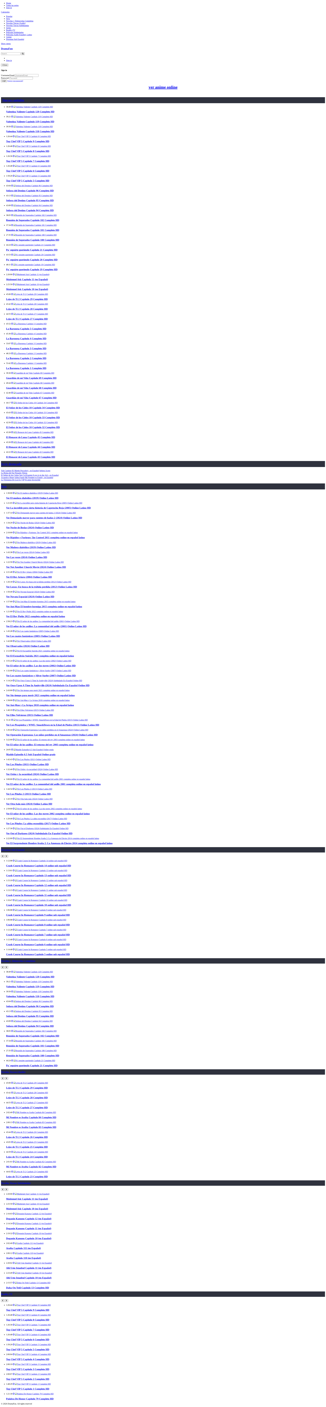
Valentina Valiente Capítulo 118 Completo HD (30, 131)
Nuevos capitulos (13, 100)
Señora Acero (44, 471)
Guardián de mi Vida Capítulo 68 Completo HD (31, 388)
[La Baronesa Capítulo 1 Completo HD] (30, 363)
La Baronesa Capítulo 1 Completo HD (26, 368)
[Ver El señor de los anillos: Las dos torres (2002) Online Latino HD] (43, 661)
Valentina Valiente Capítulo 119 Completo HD (30, 121)
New (8, 19)
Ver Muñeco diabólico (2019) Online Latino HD (31, 547)
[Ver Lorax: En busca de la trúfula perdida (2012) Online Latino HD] (43, 582)
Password (5, 78)
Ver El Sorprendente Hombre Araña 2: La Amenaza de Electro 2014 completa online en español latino (59, 843)
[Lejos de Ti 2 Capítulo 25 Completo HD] (30, 1142)
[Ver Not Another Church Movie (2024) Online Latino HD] (39, 562)
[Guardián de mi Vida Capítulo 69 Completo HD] (33, 373)
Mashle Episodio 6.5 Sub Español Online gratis (30, 754)
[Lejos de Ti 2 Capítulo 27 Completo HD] (30, 314)
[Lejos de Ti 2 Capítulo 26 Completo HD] (30, 1132)
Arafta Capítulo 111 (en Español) (23, 1248)
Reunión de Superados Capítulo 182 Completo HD (32, 220)
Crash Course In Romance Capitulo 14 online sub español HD (38, 865)
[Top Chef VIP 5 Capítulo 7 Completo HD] (33, 156)
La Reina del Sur (8, 473)
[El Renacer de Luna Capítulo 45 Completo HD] (33, 432)
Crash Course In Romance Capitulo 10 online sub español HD (38, 905)
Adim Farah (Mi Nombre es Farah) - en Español (33, 477)
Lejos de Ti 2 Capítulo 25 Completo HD (27, 1147)
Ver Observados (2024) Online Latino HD (28, 646)
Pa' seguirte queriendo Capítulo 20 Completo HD (32, 259)
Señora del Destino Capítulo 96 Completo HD (30, 190)
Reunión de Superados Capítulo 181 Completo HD (32, 230)
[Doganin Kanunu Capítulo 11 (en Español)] (33, 1223)
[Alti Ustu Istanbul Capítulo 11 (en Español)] (33, 1263)
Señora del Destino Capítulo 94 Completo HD (30, 210)
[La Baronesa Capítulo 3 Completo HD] (30, 343)
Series (8, 28)
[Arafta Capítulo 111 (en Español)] (29, 1243)
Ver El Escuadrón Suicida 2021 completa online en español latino (40, 656)
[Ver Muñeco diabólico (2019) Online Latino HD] (35, 542)
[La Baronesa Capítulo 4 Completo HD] (30, 334)
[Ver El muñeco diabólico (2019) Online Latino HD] (36, 493)
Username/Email (7, 75)
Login (4, 81)
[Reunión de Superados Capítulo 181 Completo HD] (35, 225)
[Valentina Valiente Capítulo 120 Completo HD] (33, 107)
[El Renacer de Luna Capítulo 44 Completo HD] (33, 442)
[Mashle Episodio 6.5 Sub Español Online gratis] (33, 750)
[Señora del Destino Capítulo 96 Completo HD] (33, 186)
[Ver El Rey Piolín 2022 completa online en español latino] (39, 611)
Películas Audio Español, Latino (19, 35)
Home (8, 3)
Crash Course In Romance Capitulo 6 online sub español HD (38, 944)
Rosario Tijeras (21, 473)
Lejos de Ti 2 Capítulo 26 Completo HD (27, 1137)
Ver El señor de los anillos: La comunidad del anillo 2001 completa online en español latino (53, 784)
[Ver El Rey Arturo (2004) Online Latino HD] (34, 572)
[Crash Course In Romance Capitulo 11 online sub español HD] (41, 890)
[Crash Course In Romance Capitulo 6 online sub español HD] (40, 939)
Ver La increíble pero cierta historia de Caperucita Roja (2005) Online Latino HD (48, 507)
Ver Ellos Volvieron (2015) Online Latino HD (29, 715)
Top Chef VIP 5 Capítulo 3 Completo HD (27, 1369)
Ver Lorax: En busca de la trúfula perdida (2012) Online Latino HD (41, 586)
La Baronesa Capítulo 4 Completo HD (26, 338)
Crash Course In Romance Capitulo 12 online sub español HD (38, 885)
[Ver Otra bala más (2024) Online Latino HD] (34, 799)
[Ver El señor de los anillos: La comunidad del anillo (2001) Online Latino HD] (47, 621)
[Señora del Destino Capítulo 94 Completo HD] (33, 205)
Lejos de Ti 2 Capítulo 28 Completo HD (27, 309)
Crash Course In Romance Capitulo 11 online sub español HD (38, 895)
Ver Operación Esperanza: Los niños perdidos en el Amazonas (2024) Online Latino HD (52, 734)
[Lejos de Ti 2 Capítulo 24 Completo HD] (30, 1152)
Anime (9, 37)
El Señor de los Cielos (10, 475)
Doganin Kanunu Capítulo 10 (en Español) (28, 1238)
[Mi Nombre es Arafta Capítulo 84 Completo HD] (35, 1112)
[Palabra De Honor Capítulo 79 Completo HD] (34, 1394)
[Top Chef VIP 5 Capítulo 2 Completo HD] (33, 1374)
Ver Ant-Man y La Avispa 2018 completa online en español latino (40, 705)
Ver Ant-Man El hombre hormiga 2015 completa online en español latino (44, 606)
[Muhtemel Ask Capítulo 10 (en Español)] (32, 284)
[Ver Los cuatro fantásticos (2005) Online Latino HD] (37, 631)
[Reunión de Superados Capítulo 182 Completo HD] (35, 215)
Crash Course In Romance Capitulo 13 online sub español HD (38, 875)
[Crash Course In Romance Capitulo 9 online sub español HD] (40, 910)
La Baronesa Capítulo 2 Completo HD (26, 358)
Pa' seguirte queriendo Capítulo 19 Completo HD (32, 269)
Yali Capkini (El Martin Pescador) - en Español (20, 471)
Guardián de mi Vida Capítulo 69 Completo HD (31, 378)
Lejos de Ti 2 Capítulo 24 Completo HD (27, 1157)
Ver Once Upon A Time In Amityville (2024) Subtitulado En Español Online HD (48, 685)
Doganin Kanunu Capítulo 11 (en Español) (28, 1228)
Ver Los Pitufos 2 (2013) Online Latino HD (28, 794)
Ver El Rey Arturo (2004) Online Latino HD (29, 577)
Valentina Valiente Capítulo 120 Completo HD (30, 111)
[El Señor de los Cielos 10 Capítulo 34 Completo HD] (35, 403)
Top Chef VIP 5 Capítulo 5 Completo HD (27, 180)
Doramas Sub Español (15, 39)
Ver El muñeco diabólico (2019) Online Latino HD (32, 498)
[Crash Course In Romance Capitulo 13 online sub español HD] (41, 870)
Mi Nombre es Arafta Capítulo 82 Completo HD (31, 1166)
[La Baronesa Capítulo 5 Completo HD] (30, 324)
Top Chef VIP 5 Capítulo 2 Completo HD (27, 1379)
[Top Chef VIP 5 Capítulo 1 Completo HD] (33, 1384)
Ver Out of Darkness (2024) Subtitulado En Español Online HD (39, 833)
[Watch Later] (12, 107)
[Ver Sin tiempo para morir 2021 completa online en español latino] (42, 690)
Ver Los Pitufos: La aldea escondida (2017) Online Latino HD (38, 823)
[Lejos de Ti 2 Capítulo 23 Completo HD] (30, 1172)
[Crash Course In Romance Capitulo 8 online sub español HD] (40, 920)
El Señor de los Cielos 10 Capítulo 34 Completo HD (33, 407)
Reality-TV (10, 30)
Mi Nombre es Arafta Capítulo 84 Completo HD (31, 1117)
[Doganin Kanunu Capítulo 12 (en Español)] (33, 1214)
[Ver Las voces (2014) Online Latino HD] (32, 552)
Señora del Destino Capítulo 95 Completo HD (30, 200)
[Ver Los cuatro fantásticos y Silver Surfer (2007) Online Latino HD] (43, 671)
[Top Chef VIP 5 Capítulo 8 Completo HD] (33, 146)
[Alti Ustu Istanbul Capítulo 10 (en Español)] (33, 1273)
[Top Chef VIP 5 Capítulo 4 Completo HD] (33, 1354)
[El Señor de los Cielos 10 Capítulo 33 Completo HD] (35, 412)
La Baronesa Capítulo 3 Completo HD (26, 348)
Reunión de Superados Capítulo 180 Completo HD (32, 240)
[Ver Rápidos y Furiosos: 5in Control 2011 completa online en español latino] (46, 532)
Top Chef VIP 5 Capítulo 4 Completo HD (27, 1359)
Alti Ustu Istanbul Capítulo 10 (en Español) (28, 1277)
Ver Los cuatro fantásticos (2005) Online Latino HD (33, 636)
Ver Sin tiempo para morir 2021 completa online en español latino (40, 695)
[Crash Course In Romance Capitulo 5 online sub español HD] (40, 949)
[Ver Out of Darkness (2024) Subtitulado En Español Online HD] (42, 828)
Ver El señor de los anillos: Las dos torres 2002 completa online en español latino (48, 813)
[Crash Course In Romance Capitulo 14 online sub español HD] (41, 861)
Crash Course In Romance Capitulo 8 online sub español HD (38, 924)
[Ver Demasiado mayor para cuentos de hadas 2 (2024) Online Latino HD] (45, 513)
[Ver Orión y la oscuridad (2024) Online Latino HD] (36, 769)
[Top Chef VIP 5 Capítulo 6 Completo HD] (33, 166)
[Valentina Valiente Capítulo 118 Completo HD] (33, 126)
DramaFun (7, 48)
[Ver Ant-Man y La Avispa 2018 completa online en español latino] (42, 700)
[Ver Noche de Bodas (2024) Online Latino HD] (35, 523)
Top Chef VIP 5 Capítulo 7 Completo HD (27, 161)
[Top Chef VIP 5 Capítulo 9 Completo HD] (33, 136)
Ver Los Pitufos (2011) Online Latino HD (27, 764)
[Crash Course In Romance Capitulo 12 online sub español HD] (41, 880)
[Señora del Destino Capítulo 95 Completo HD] (33, 196)
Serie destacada (11, 464)
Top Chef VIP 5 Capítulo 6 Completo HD (27, 171)
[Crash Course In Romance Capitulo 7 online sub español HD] (40, 930)
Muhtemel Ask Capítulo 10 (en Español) (27, 289)
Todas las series (12, 5)
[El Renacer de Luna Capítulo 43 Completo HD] (33, 452)
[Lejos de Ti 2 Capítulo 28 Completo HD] (30, 304)
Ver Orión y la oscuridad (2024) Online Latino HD (32, 774)
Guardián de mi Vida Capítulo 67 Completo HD (31, 397)
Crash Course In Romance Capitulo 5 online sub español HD (38, 954)
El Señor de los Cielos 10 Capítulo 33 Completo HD (33, 417)
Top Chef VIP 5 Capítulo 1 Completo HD (27, 1389)
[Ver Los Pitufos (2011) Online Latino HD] (33, 759)
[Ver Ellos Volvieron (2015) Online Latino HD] (34, 710)
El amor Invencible (32, 480)
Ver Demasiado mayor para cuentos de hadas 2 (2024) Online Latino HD (44, 517)
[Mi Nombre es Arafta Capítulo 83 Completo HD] (35, 1122)
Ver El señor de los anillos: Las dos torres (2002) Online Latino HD (41, 665)
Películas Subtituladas (15, 32)
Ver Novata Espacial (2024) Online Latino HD (30, 596)
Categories (5, 12)
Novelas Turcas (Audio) (15, 23)
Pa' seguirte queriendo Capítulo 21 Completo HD (32, 250)
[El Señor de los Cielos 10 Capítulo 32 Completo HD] (35, 422)
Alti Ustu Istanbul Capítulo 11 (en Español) (28, 1268)
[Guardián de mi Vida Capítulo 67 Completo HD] (33, 393)
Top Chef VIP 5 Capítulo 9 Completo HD (27, 141)
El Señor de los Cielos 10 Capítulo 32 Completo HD (33, 427)
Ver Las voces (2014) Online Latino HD (26, 557)
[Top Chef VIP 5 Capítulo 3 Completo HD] (33, 1364)
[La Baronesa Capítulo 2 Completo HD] (30, 353)
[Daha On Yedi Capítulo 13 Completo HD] (32, 1283)
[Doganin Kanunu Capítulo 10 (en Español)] (33, 1233)
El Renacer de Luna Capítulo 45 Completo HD (30, 437)
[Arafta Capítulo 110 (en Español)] (29, 1253)
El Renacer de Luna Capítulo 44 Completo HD (30, 447)
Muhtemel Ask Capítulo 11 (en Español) (27, 279)
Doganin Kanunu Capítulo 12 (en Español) (28, 1218)
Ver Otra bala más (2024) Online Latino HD (29, 804)
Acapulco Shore (7, 477)
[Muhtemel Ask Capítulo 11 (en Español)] (32, 274)
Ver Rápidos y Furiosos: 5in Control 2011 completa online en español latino (45, 537)
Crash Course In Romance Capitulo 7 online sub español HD (38, 934)
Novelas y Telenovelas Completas (19, 21)
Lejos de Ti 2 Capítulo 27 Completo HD (27, 319)
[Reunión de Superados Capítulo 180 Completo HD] (35, 235)
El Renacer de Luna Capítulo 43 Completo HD (30, 457)
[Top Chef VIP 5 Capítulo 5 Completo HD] (33, 176)
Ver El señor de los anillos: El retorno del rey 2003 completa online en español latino (49, 744)
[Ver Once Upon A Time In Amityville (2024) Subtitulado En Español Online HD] (48, 680)
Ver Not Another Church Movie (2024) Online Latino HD (36, 567)
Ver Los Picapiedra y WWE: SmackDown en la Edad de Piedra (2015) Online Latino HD (52, 725)
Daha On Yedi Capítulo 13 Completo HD (27, 1287)
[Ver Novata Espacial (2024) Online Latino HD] (35, 592)
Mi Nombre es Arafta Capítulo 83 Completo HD (31, 1127)
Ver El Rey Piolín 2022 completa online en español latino (35, 616)
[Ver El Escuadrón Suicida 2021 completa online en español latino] (42, 651)
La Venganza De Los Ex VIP (13, 480)
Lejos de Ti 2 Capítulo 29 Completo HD (27, 299)
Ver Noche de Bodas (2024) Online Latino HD (30, 527)
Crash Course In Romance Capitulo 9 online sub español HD (38, 915)
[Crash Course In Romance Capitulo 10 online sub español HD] (41, 900)
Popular (9, 16)
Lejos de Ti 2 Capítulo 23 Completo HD (27, 1176)
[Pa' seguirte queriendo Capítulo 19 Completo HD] (34, 265)
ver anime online (163, 87)
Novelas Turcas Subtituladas (17, 25)
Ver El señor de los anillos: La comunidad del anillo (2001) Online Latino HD (46, 626)
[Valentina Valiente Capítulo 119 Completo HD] (33, 117)
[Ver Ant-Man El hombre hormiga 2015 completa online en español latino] (45, 602)
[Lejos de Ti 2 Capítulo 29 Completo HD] (30, 294)
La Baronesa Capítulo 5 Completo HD (26, 328)
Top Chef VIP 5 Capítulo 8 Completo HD (27, 151)
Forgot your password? (15, 81)
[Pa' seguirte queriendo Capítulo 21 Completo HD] (34, 245)
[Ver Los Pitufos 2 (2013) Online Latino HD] (33, 789)
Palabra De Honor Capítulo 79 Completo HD (30, 1398)
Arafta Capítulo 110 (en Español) (23, 1258)
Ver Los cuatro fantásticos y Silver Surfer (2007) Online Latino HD (41, 675)
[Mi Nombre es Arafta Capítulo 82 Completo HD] (35, 1162)
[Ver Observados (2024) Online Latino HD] (33, 641)
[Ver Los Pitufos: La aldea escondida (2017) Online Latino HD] (41, 819)
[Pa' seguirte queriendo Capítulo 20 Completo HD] (34, 255)
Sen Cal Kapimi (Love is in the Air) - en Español (39, 475)
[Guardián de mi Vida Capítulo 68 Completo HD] (33, 383)
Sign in (9, 8)
